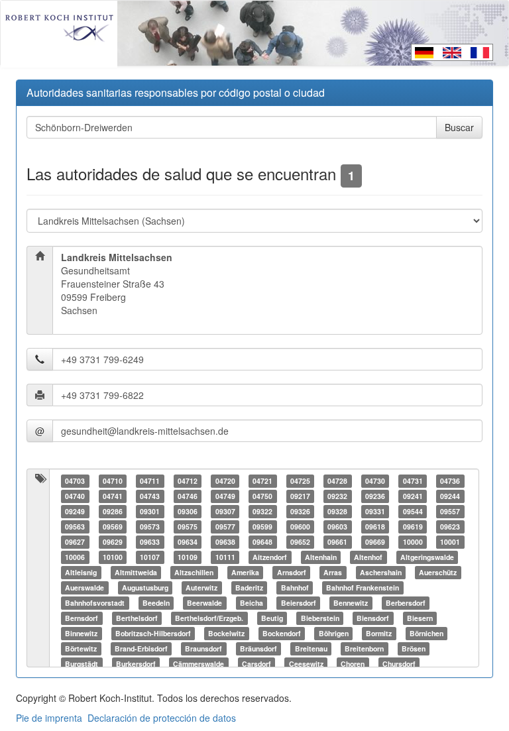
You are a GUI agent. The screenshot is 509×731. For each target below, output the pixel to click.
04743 (150, 496)
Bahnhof (295, 587)
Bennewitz (350, 603)
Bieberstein (320, 618)
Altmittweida (136, 572)
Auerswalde (84, 587)
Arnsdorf (291, 572)
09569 (113, 527)
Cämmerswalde (198, 664)
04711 (150, 481)
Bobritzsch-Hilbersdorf (153, 633)
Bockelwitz (226, 633)
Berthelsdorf (137, 618)
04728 (337, 481)
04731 (413, 481)
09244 (450, 496)
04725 (300, 481)
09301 (150, 511)
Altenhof (368, 557)
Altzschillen (193, 572)
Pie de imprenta (49, 717)
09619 (413, 527)
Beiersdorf (298, 603)
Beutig (272, 618)
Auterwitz (201, 587)
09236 (375, 496)
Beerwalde (204, 603)
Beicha (251, 603)
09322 (262, 511)
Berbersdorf (405, 603)
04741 (113, 496)
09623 (450, 527)
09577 (225, 527)
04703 (75, 481)
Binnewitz (81, 633)
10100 (113, 557)
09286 (113, 511)
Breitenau (311, 648)
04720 (225, 481)
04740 (75, 496)
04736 (450, 481)
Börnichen (426, 633)
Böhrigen (334, 633)
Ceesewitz (306, 664)
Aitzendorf (270, 557)
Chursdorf (399, 664)
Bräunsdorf (258, 648)
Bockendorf (281, 633)
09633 (150, 542)
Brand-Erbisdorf (141, 648)
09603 (337, 527)
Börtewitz (81, 648)
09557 (450, 511)
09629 (113, 542)
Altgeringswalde (427, 557)
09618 (375, 527)
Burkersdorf (136, 664)
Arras (332, 572)
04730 (375, 481)
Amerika (245, 572)
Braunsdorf (203, 648)
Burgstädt (81, 664)
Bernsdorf (81, 618)
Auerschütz (438, 572)
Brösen (413, 648)
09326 (300, 511)
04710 (113, 481)
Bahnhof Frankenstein (362, 587)
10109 (188, 557)
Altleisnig (81, 572)
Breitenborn (364, 648)
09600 (300, 527)
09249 (75, 511)
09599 (262, 527)
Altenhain (321, 557)
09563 (75, 527)
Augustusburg (145, 587)
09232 (337, 496)
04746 (188, 496)
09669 (375, 542)
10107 (150, 557)
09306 (188, 511)
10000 (413, 542)
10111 (225, 557)
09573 (150, 527)
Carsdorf (256, 664)
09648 (262, 542)
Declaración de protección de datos (161, 717)
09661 (337, 542)
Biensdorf (373, 618)
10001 (450, 542)
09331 (375, 511)
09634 (188, 542)
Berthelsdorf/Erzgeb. (209, 618)
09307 (225, 511)
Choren (353, 664)
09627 (75, 542)
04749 (225, 496)
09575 (188, 527)
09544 (413, 511)
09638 (225, 542)
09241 (413, 496)
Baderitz (249, 587)
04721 (262, 481)
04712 (188, 481)
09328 (337, 511)
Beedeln (156, 603)
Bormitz (379, 633)
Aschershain (381, 572)
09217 (300, 496)
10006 (75, 557)
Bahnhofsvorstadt (95, 603)
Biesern (420, 618)
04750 (262, 496)
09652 (300, 542)
